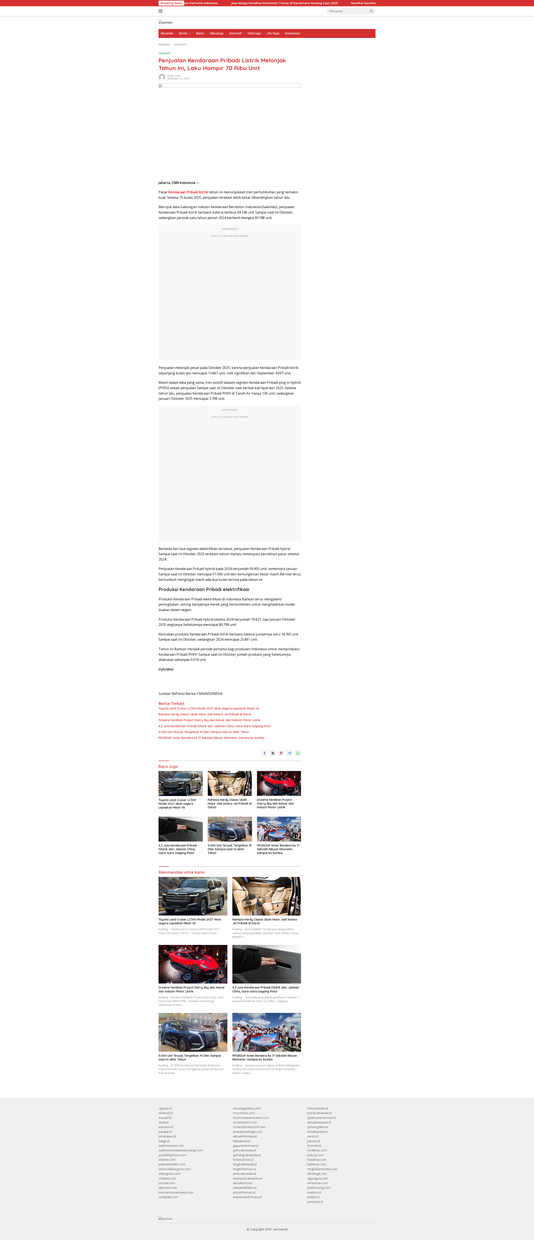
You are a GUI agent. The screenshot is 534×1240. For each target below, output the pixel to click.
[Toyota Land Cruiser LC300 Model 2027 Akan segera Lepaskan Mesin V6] (181, 783)
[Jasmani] (166, 22)
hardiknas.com (317, 1150)
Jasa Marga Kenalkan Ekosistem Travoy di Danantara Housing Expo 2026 (234, 3)
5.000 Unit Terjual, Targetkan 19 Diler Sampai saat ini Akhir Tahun (204, 732)
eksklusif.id (166, 1113)
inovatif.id (165, 1118)
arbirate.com (167, 1160)
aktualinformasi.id (245, 1136)
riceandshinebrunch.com (249, 1127)
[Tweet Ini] (273, 753)
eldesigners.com (169, 1174)
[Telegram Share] (289, 753)
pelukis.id (313, 1197)
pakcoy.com (315, 1155)
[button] (371, 11)
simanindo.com (317, 1183)
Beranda (167, 33)
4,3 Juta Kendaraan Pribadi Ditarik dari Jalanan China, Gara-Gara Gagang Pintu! (215, 726)
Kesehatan (292, 33)
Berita (183, 33)
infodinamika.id (317, 1132)
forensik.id (314, 1146)
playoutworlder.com (172, 1164)
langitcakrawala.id (245, 1164)
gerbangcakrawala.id (247, 1155)
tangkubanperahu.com (322, 1169)
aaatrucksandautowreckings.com (181, 1150)
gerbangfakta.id (317, 1127)
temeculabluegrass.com (175, 1169)
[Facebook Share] (264, 753)
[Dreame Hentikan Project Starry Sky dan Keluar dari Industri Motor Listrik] (279, 783)
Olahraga (254, 33)
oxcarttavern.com (245, 1122)
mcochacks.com (244, 1113)
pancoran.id (315, 1202)
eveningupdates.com (247, 1108)
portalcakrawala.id (319, 1113)
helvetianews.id (243, 1160)
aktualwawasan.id (319, 1122)
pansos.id (313, 1141)
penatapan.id (167, 1136)
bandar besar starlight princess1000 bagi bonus (339, 55)
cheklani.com (167, 1178)
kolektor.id (314, 1192)
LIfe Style (273, 33)
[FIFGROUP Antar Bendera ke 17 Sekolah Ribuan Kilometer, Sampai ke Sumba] (279, 829)
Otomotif (235, 33)
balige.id (164, 1141)
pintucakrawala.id (244, 1174)
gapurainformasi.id (245, 1146)
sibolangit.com (317, 1174)
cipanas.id (165, 1108)
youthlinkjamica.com (172, 1155)
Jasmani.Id (279, 1229)
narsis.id (312, 1136)
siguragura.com (317, 1178)
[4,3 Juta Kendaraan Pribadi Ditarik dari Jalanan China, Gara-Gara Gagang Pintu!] (181, 829)
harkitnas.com (316, 1164)
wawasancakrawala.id (247, 1178)
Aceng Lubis (173, 75)
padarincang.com (318, 1188)
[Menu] (161, 11)
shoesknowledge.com (247, 1132)
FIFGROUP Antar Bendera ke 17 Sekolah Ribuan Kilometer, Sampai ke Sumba (211, 738)
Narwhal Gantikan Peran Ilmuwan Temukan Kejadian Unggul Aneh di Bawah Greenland (364, 3)
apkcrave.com (168, 1188)
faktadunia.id (241, 1141)
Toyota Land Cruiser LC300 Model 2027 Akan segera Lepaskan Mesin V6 (209, 708)
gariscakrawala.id (244, 1150)
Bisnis (200, 33)
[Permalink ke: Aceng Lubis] (162, 77)
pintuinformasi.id (244, 1192)
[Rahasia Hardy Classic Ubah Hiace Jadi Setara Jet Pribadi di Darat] (230, 783)
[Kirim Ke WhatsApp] (298, 753)
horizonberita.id (317, 1108)
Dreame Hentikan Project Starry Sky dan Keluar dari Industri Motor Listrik (210, 720)
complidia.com (168, 1197)
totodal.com (167, 1183)
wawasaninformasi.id (247, 1197)
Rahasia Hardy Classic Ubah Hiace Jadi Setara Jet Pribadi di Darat (205, 714)
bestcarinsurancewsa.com (176, 1192)
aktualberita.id (242, 1183)
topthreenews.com (171, 1146)
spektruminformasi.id (321, 1118)
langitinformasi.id (244, 1169)
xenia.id (164, 1122)
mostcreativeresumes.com (251, 1118)
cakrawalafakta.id (244, 1188)
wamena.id (166, 1127)
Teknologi (216, 33)
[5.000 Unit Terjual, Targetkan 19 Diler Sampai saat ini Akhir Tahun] (230, 829)
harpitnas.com (316, 1160)
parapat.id (165, 1132)
